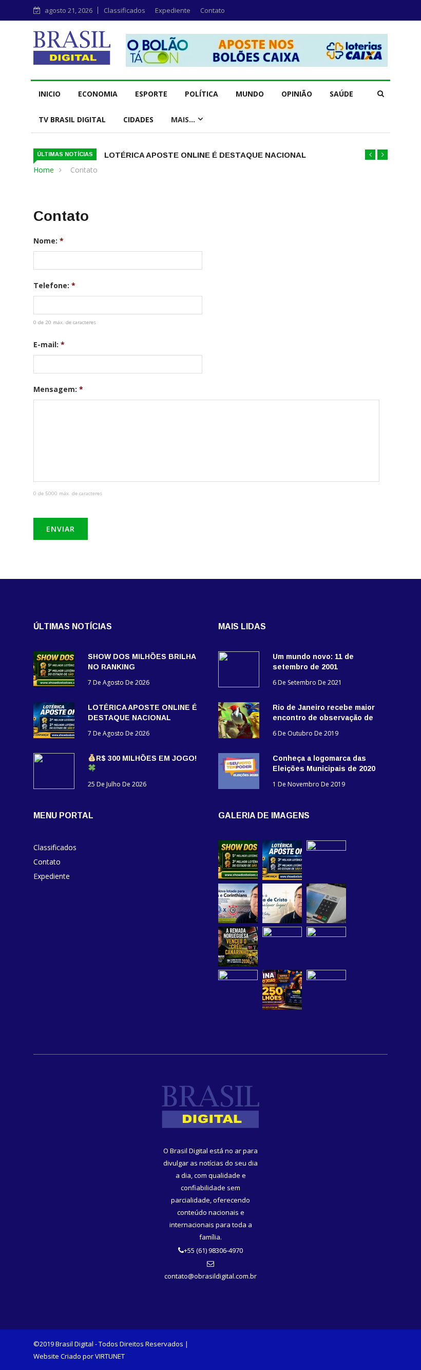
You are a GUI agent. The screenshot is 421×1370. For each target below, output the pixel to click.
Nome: (48, 241)
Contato (212, 10)
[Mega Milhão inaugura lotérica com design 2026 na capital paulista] (238, 977)
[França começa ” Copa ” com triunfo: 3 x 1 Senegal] (282, 934)
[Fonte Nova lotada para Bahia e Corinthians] (238, 920)
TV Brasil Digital (72, 119)
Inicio (50, 94)
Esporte (151, 94)
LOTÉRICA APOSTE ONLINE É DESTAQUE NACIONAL (205, 155)
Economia (98, 94)
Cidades (138, 119)
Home (43, 170)
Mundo (250, 94)
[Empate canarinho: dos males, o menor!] (326, 934)
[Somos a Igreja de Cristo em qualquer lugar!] (282, 920)
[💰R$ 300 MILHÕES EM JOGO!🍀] (56, 773)
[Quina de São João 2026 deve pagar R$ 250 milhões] (282, 1006)
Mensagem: (58, 389)
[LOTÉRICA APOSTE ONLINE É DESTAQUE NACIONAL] (56, 722)
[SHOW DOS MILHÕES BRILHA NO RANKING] (56, 671)
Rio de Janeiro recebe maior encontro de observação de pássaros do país (324, 717)
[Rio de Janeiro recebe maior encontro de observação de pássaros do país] (241, 722)
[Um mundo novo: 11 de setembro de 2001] (241, 671)
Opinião (296, 94)
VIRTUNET (110, 1356)
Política (201, 94)
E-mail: (49, 344)
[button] (370, 154)
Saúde (341, 94)
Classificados (124, 10)
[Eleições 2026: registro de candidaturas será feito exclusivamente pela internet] (326, 920)
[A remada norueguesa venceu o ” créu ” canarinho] (238, 963)
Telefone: (54, 285)
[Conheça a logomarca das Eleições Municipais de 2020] (241, 773)
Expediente (172, 10)
